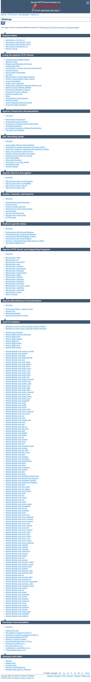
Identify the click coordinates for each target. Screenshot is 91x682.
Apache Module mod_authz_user (18, 398)
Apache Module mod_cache (16, 407)
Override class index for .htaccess (18, 669)
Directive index (11, 665)
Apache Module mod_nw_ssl (16, 508)
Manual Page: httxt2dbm (15, 281)
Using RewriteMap (12, 158)
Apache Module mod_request (17, 553)
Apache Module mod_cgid (15, 418)
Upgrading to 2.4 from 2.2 (15, 40)
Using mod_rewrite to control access (19, 151)
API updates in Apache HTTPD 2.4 (18, 633)
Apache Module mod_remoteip (17, 549)
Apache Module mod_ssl (15, 590)
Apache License (12, 49)
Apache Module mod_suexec (16, 596)
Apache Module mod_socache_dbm (19, 577)
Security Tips (10, 311)
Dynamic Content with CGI (15, 207)
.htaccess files (11, 211)
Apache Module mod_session (17, 560)
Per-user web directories (15, 213)
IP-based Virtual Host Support (17, 122)
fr (72, 673)
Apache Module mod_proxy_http (18, 534)
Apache (3, 14)
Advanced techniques (14, 160)
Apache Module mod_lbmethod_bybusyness (22, 476)
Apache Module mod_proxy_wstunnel (20, 543)
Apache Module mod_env (15, 444)
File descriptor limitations (15, 130)
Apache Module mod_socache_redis (19, 584)
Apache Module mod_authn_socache (20, 379)
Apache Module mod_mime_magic (19, 504)
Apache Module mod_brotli (16, 403)
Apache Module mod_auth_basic (18, 362)
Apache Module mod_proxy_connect (19, 519)
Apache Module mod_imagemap (18, 467)
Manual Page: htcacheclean (16, 273)
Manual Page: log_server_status (18, 286)
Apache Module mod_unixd (16, 603)
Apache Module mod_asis (15, 360)
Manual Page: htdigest (14, 277)
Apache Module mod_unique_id (17, 601)
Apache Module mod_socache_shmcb (20, 586)
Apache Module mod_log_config (18, 487)
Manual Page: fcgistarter (15, 271)
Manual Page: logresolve (15, 283)
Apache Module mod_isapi (15, 474)
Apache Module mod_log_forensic (18, 491)
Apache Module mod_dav (15, 424)
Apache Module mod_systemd (17, 599)
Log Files (9, 75)
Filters (8, 96)
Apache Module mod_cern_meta (18, 413)
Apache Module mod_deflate (16, 433)
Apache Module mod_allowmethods (19, 358)
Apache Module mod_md (15, 500)
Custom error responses (15, 83)
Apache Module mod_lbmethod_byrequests (22, 478)
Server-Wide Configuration (15, 72)
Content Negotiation (13, 81)
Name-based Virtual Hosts (15, 119)
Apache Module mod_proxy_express (19, 521)
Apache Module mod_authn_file (17, 377)
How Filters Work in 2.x (14, 646)
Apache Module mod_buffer (16, 405)
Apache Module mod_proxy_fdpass (19, 525)
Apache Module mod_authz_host (18, 394)
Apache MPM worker (13, 347)
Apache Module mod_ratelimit (17, 545)
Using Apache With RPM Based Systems (21, 236)
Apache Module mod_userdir (16, 605)
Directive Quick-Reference (15, 667)
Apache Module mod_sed (15, 558)
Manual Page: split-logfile (15, 290)
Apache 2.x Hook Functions (16, 639)
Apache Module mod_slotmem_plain (19, 571)
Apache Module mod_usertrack (17, 607)
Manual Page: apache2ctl (15, 262)
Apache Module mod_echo (16, 441)
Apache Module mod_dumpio (17, 439)
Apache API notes (12, 631)
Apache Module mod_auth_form (18, 366)
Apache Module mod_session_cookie (20, 562)
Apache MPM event (13, 337)
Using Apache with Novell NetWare (18, 239)
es (68, 673)
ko (78, 673)
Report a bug (85, 676)
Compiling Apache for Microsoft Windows (21, 234)
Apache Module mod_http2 (16, 463)
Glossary (9, 661)
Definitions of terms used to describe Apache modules (26, 326)
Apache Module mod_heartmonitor (19, 461)
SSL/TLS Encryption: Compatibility (18, 183)
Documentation (24, 14)
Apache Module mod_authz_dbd (18, 388)
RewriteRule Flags (12, 164)
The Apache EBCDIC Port (15, 243)
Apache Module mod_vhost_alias (18, 611)
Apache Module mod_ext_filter (17, 450)
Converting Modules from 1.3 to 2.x (19, 641)
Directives (57, 676)
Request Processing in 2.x (15, 643)
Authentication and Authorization (18, 202)
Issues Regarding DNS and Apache (19, 103)
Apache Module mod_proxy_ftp (17, 528)
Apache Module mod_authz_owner (19, 396)
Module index (11, 663)
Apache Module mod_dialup (16, 435)
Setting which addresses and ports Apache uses (23, 85)
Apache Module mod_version (16, 609)
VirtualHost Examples (14, 126)
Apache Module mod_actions (16, 353)
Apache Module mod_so (15, 575)
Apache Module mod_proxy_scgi (18, 538)
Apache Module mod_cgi (15, 416)
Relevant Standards (13, 313)
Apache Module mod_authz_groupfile (20, 392)
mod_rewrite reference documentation (20, 145)
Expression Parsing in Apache (17, 92)
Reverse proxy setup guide (16, 215)
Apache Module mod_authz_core (18, 386)
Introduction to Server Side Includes (19, 209)
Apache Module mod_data (15, 422)
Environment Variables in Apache (18, 90)
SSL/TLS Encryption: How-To (16, 185)
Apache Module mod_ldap (15, 485)
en (64, 673)
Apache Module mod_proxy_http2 (18, 536)
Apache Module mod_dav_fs (16, 426)
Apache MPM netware (14, 339)
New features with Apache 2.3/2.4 (18, 42)
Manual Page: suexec (14, 292)
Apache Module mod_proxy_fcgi (18, 523)
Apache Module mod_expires (16, 448)
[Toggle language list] (3, 23)
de (60, 673)
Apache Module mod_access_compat (20, 351)
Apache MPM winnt (13, 345)
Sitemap (77, 676)
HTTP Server (12, 14)
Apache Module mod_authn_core (18, 370)
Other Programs (12, 294)
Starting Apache (11, 62)
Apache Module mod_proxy (16, 513)
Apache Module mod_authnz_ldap (18, 383)
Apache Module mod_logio (16, 493)
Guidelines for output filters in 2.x (18, 648)
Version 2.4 (35, 14)
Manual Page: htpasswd (15, 279)
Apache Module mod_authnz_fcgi (18, 381)
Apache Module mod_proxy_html (18, 532)
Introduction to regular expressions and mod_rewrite (25, 147)
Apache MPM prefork (13, 343)
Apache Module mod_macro (16, 497)
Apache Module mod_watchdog (17, 614)
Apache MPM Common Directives (18, 334)
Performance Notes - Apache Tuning (19, 309)
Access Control (11, 204)
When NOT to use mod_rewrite (17, 162)
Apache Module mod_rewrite (16, 556)
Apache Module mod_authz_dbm (18, 390)
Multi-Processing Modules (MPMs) (18, 87)
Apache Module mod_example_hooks (20, 446)
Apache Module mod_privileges (17, 510)
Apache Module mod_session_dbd (19, 566)
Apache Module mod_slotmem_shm (19, 573)
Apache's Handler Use (14, 94)
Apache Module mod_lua (15, 495)
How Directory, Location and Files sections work (23, 68)
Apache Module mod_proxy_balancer (20, 517)
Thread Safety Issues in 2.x (16, 650)
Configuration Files (13, 66)
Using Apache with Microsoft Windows (20, 232)
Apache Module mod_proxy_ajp (17, 515)
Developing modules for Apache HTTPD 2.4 (22, 635)
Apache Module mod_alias (15, 355)
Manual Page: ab (12, 260)
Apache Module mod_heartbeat (17, 459)
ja (75, 673)
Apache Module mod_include (16, 470)
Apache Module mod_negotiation (18, 506)
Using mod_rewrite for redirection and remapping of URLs (27, 149)
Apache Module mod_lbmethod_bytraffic (21, 480)
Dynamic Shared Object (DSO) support (20, 79)
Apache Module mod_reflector (17, 547)
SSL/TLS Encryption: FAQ (15, 188)
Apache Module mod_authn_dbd (18, 373)
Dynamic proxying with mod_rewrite (19, 156)
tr (83, 673)
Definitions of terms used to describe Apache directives (26, 328)
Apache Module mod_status (16, 592)
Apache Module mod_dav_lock (17, 429)
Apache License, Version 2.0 (24, 678)
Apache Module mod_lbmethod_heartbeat (21, 482)
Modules (50, 676)
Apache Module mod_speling (16, 588)
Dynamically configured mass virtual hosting (22, 124)
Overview (9, 116)
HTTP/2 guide (11, 217)
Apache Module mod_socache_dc (18, 579)
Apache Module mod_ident (16, 465)
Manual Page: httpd (13, 258)
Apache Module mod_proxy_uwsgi (18, 540)
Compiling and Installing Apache (18, 60)
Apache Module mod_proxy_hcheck (19, 530)
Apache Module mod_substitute (17, 594)
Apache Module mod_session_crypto (19, 564)
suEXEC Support (12, 100)
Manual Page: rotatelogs (15, 288)
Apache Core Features (14, 332)
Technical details (12, 166)
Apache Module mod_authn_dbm (18, 375)
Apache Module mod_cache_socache (20, 411)
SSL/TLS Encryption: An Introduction (19, 181)
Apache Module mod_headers (17, 457)
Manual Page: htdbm (13, 275)
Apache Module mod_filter (15, 454)
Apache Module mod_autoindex (17, 401)
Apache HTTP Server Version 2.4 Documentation (60, 27)
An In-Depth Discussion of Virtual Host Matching (23, 128)
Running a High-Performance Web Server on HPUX (25, 241)
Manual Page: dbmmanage (16, 268)
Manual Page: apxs (13, 264)
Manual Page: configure (14, 266)
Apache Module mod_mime (16, 502)
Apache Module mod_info (15, 472)
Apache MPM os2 (12, 341)
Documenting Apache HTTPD (17, 637)
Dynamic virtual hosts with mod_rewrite (20, 154)
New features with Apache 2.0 (17, 46)
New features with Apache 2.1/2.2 (18, 44)
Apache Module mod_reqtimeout (18, 551)
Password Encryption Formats (17, 315)
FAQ (64, 676)
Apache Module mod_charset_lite (18, 420)
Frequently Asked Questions (16, 105)
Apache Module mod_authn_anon (18, 368)
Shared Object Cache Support (17, 98)
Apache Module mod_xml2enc (17, 616)
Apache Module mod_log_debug (18, 489)
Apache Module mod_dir (15, 437)
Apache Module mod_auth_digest (18, 364)
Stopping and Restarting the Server (19, 64)
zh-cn (87, 673)
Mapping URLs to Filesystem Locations (20, 77)
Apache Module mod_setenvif (17, 568)
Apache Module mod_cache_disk (18, 409)
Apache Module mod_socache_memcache (22, 581)
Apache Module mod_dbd (15, 431)
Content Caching (12, 70)
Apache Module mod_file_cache (18, 452)
